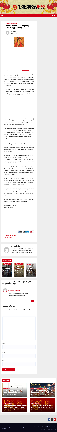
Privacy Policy (48, 426)
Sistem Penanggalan (35, 388)
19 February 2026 (36, 394)
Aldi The (15, 31)
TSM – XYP (53, 429)
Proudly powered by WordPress (8, 427)
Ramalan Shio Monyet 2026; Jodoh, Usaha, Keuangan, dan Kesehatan (14, 407)
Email (4, 352)
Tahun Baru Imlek (45, 388)
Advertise (54, 426)
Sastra (29, 264)
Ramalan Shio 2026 (8, 403)
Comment (5, 315)
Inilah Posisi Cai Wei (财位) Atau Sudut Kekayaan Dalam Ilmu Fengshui (13, 392)
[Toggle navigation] (27, 15)
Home (35, 426)
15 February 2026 (36, 409)
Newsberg (21, 427)
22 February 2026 (9, 394)
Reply (32, 301)
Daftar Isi (48, 429)
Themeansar (4, 428)
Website (4, 360)
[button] (52, 15)
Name (4, 343)
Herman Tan (25, 70)
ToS (42, 426)
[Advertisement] (19, 59)
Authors (43, 429)
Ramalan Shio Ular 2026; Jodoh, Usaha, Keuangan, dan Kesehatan (41, 407)
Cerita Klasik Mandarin (11, 23)
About (39, 426)
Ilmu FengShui (7, 388)
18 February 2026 (9, 409)
